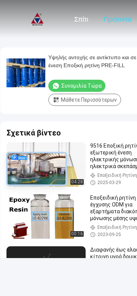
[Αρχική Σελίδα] (37, 19)
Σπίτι (81, 19)
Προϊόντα (117, 19)
